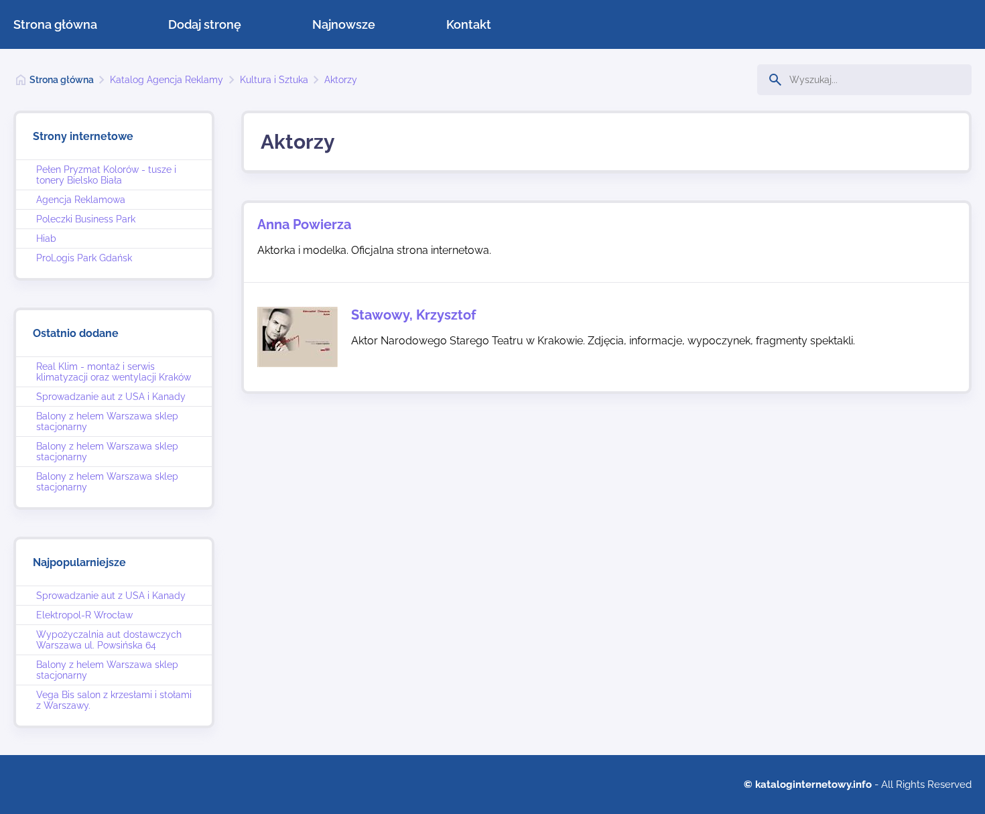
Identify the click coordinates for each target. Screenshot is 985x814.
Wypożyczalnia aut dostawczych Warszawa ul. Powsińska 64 (109, 640)
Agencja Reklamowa (80, 199)
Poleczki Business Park (85, 219)
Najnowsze (343, 24)
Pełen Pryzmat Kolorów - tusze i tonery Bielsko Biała (106, 175)
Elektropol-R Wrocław (84, 615)
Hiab (46, 238)
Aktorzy (340, 79)
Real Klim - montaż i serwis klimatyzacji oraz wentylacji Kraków (113, 372)
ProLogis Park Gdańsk (84, 258)
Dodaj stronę (204, 24)
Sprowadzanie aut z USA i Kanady (111, 396)
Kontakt (468, 24)
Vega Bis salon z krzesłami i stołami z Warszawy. (114, 700)
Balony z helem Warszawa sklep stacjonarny (107, 421)
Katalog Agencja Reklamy (166, 79)
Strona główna (55, 24)
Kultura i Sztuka (274, 79)
